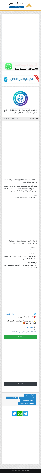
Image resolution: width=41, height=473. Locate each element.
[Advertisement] (20, 35)
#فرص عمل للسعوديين (28, 398)
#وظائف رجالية (12, 398)
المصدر (20, 384)
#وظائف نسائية (30, 395)
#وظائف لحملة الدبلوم (28, 400)
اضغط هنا (20, 337)
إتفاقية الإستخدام (15, 470)
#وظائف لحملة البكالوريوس (27, 403)
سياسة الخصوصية (25, 470)
